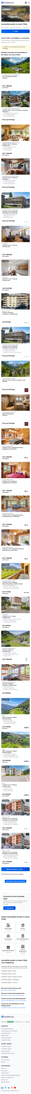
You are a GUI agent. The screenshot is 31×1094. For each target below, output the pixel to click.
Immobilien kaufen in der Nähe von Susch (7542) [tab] (14, 966)
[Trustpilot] (15, 1022)
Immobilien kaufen (6, 1046)
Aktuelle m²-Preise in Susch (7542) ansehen (12, 995)
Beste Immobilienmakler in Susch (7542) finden (13, 1000)
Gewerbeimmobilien (8, 951)
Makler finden (5, 1035)
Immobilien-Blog (5, 1040)
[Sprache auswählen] (25, 2)
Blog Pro (3, 1062)
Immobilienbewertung (7, 1028)
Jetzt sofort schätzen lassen (8, 990)
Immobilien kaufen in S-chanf (9, 982)
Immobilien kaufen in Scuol (8, 974)
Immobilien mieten (6, 1048)
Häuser (22, 929)
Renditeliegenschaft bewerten (9, 1031)
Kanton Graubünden (15, 27)
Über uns (3, 1068)
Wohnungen (8, 929)
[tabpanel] (15, 975)
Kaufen (6, 27)
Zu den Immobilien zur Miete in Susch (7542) (13, 1007)
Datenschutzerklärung (7, 1077)
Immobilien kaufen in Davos (8, 971)
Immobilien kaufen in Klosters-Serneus (11, 976)
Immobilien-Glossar (6, 1037)
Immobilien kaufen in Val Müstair (10, 979)
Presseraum (4, 1070)
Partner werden (5, 1059)
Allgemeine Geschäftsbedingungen (10, 1075)
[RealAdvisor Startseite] (7, 3)
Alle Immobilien (5, 1082)
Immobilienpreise (6, 1033)
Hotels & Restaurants (22, 951)
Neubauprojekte (5, 1051)
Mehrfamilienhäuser (23, 939)
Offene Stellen (5, 1073)
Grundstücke (8, 939)
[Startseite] (2, 27)
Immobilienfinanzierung (7, 1053)
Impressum (4, 1080)
